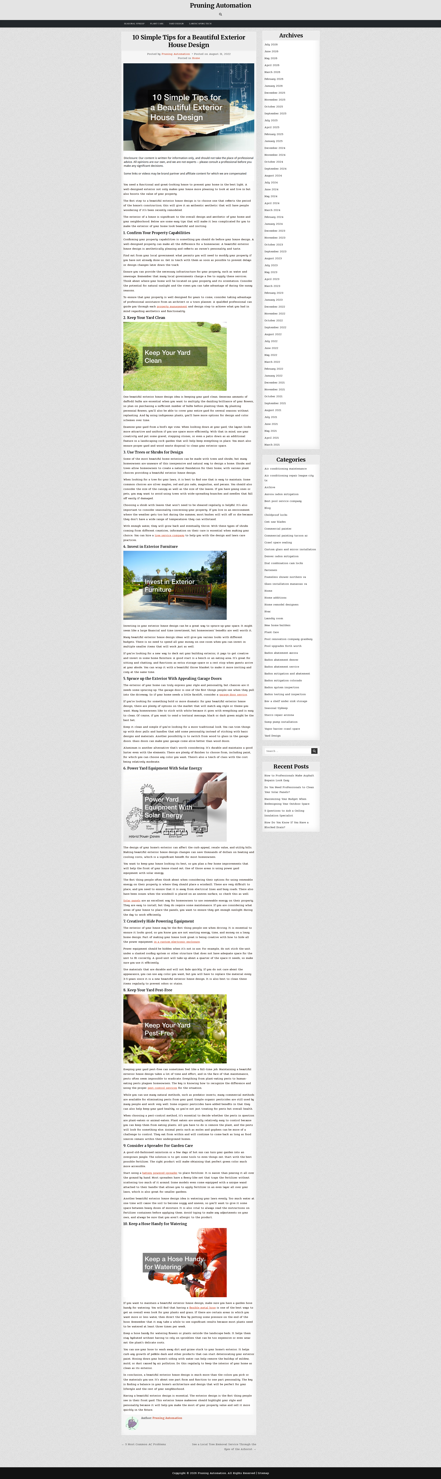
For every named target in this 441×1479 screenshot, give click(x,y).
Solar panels (131, 900)
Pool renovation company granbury (288, 639)
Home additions (275, 597)
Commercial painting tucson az (285, 535)
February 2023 (273, 293)
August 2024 (273, 175)
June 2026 (271, 51)
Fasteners (270, 570)
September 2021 (275, 403)
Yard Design (176, 23)
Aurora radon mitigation (281, 494)
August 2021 (272, 410)
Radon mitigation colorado (283, 680)
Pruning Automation (220, 5)
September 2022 (275, 327)
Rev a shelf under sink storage (285, 701)
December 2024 (274, 148)
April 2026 (271, 65)
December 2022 (274, 306)
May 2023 (270, 272)
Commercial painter (277, 528)
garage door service (233, 694)
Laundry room (273, 618)
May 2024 (270, 196)
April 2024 (271, 203)
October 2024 (273, 162)
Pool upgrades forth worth (282, 646)
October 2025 (273, 106)
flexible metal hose (202, 1307)
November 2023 (274, 237)
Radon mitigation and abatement (287, 673)
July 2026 (271, 44)
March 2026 (272, 72)
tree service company (169, 535)
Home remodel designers (281, 604)
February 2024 (273, 217)
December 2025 (274, 93)
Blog (267, 508)
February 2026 (273, 79)
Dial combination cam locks (283, 563)
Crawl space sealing (278, 542)
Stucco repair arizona (279, 715)
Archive (269, 487)
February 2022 (273, 369)
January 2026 (273, 86)
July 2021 (270, 417)
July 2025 (271, 120)
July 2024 (271, 182)
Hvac (267, 611)
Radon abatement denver (281, 660)
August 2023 (273, 258)
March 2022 (272, 362)
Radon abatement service (281, 666)
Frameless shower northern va (285, 577)
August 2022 (273, 334)
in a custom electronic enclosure (177, 942)
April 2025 (271, 127)
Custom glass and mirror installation (290, 549)
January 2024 (273, 224)
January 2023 (273, 300)
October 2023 (273, 244)
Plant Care (156, 23)
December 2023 (274, 231)
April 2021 (271, 438)
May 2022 (270, 355)
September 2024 (275, 168)
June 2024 (271, 189)
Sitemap (263, 1473)
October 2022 (273, 320)
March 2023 (272, 286)
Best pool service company (283, 501)
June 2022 (271, 348)
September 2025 (275, 113)
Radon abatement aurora (281, 653)
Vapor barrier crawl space (282, 729)
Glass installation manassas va (285, 584)
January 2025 (273, 141)
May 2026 (270, 58)
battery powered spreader (159, 1173)
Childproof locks (275, 515)
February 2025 (273, 134)
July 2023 (271, 265)
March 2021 (272, 444)
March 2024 (272, 210)
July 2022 (271, 341)
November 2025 (274, 99)
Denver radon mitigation (281, 556)
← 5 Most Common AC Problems (143, 1444)
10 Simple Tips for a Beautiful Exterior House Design (188, 41)
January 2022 (273, 375)
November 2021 (274, 389)
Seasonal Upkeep (134, 23)
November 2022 (274, 313)
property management (172, 306)
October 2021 (273, 396)
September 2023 (275, 251)
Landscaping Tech (200, 23)
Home (196, 58)
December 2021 (274, 382)
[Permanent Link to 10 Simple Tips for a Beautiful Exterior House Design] (188, 107)
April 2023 (271, 279)
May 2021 (270, 431)
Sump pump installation (281, 722)
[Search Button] (220, 14)
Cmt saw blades (275, 522)
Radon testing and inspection (285, 694)
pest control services (162, 1088)
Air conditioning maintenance (285, 468)
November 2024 (274, 155)
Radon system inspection (281, 687)
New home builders (277, 625)
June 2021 (271, 424)
